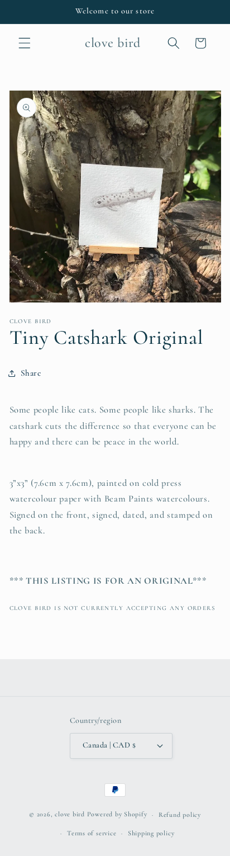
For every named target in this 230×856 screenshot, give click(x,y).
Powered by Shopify (117, 815)
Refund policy (180, 815)
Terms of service (91, 833)
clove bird (70, 815)
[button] (24, 43)
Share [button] (31, 373)
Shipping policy (151, 833)
